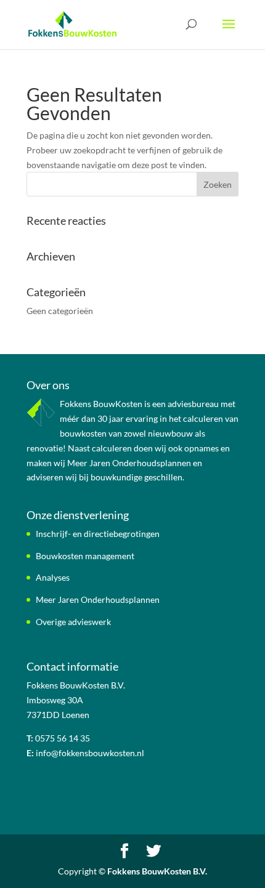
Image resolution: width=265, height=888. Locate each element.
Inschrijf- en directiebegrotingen (98, 533)
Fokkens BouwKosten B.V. (157, 871)
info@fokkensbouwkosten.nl (90, 753)
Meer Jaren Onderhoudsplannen (98, 599)
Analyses (53, 577)
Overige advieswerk (73, 621)
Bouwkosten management (85, 556)
